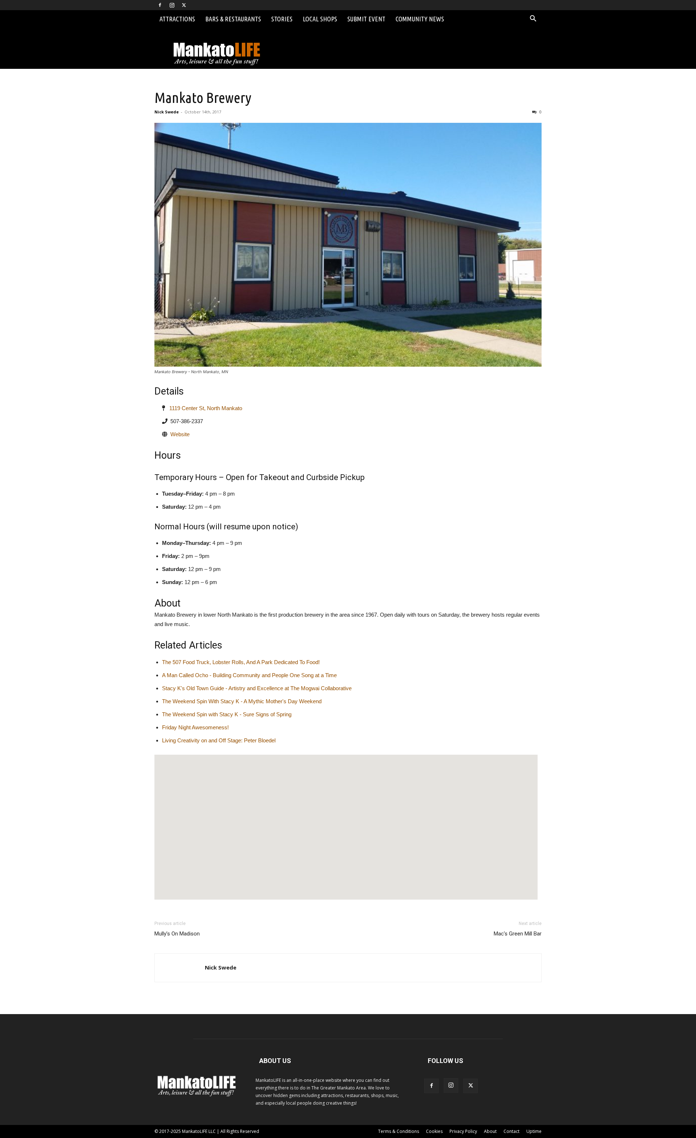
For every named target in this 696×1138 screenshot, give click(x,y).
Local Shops (320, 18)
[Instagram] (171, 5)
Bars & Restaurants (233, 18)
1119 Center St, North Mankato (203, 408)
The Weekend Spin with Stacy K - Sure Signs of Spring (226, 714)
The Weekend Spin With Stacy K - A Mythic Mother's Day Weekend (242, 701)
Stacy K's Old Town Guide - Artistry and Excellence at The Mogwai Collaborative (257, 688)
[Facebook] (159, 5)
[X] (183, 5)
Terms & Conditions (398, 1131)
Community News (419, 18)
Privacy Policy (463, 1131)
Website (180, 434)
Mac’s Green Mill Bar (518, 933)
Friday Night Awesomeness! (195, 727)
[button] (533, 19)
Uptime (534, 1131)
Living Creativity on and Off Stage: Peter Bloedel (219, 740)
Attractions (177, 18)
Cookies (434, 1131)
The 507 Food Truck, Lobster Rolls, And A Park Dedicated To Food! (241, 662)
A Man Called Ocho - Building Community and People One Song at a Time (249, 675)
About (490, 1131)
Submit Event (366, 18)
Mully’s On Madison (177, 933)
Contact (511, 1131)
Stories (282, 18)
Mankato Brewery (202, 97)
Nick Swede (166, 111)
